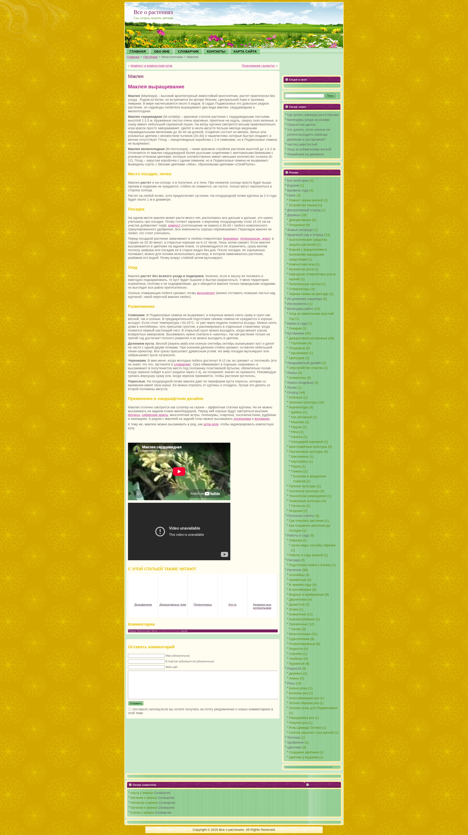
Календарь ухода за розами (308, 120)
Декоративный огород (304, 210)
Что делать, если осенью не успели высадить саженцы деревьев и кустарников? (308, 134)
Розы (291, 683)
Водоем (293, 185)
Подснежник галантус (258, 66)
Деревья (293, 215)
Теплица (293, 737)
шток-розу (210, 424)
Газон (291, 195)
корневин (231, 238)
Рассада (293, 560)
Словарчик (162, 793)
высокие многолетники (169, 631)
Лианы (292, 373)
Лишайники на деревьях (305, 154)
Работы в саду (298, 535)
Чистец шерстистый (302, 144)
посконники (242, 419)
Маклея (135, 76)
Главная (133, 57)
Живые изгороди (300, 230)
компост (174, 225)
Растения (150, 57)
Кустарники (295, 333)
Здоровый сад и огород (305, 235)
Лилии (292, 387)
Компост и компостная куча (151, 66)
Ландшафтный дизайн (304, 363)
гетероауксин (250, 238)
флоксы (134, 415)
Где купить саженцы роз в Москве (313, 115)
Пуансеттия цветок (301, 125)
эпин (265, 238)
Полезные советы (300, 516)
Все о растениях (153, 12)
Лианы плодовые (300, 382)
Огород (292, 392)
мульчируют (206, 293)
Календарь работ (300, 309)
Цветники (294, 747)
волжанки (262, 419)
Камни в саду (297, 323)
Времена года (297, 190)
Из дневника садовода (304, 299)
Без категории (298, 180)
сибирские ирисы (155, 415)
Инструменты (297, 304)
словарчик (182, 364)
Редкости (294, 668)
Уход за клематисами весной (309, 149)
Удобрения (295, 742)
